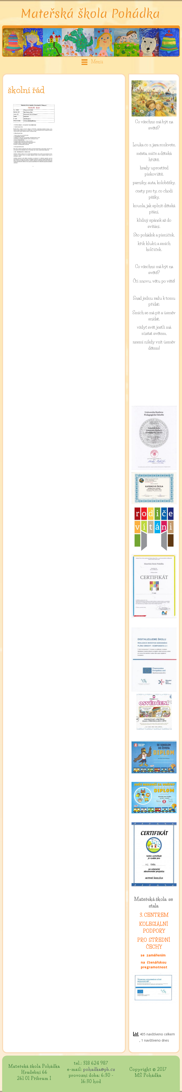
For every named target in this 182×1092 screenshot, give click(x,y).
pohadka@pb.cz (99, 1069)
